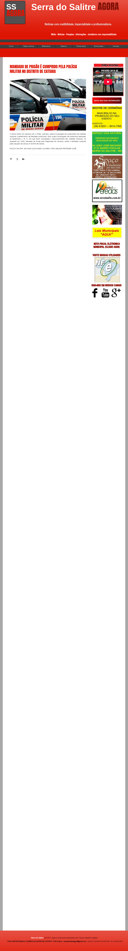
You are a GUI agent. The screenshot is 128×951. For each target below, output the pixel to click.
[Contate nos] (107, 100)
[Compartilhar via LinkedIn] (23, 159)
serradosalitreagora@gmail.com (75, 941)
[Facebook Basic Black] (95, 293)
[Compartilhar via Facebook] (11, 159)
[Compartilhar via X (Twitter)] (17, 159)
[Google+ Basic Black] (116, 293)
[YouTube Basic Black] (105, 293)
